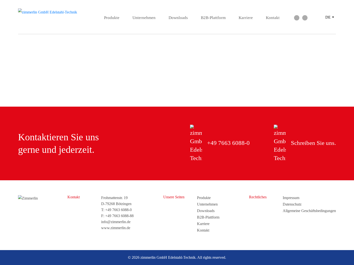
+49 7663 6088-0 (118, 210)
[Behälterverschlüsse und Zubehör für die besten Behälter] (48, 12)
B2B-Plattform (213, 17)
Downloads (178, 17)
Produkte (111, 17)
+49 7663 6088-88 (119, 216)
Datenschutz (292, 204)
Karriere (246, 17)
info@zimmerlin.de (116, 222)
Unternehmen (144, 17)
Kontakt (273, 17)
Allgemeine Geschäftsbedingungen (309, 211)
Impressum (291, 198)
